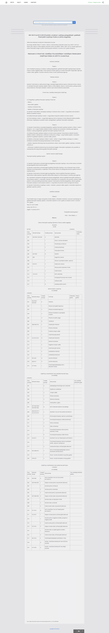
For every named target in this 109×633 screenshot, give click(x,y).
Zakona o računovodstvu (52, 44)
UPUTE (12, 2)
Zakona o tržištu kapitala (39, 46)
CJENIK (26, 2)
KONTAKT (34, 2)
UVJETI (19, 2)
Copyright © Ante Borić (54, 628)
